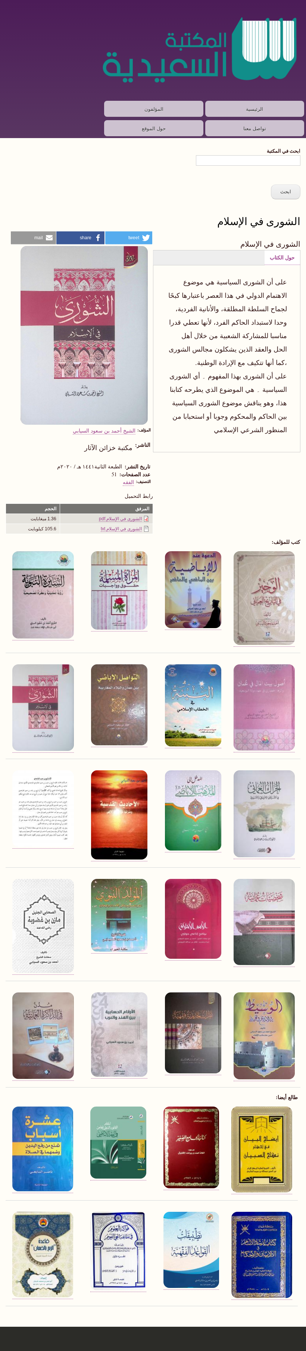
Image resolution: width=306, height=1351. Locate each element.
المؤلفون (153, 108)
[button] (129, 237)
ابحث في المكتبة (283, 150)
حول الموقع (154, 128)
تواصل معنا (254, 128)
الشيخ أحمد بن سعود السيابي (104, 430)
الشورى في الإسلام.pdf (120, 518)
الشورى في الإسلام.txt (121, 528)
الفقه (128, 482)
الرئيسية (254, 108)
